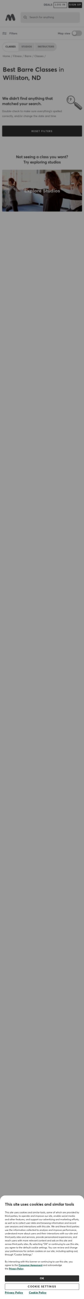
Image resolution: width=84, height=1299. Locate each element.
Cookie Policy (37, 1292)
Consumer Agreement (30, 1265)
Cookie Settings (42, 1286)
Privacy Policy (16, 1269)
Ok (42, 1278)
